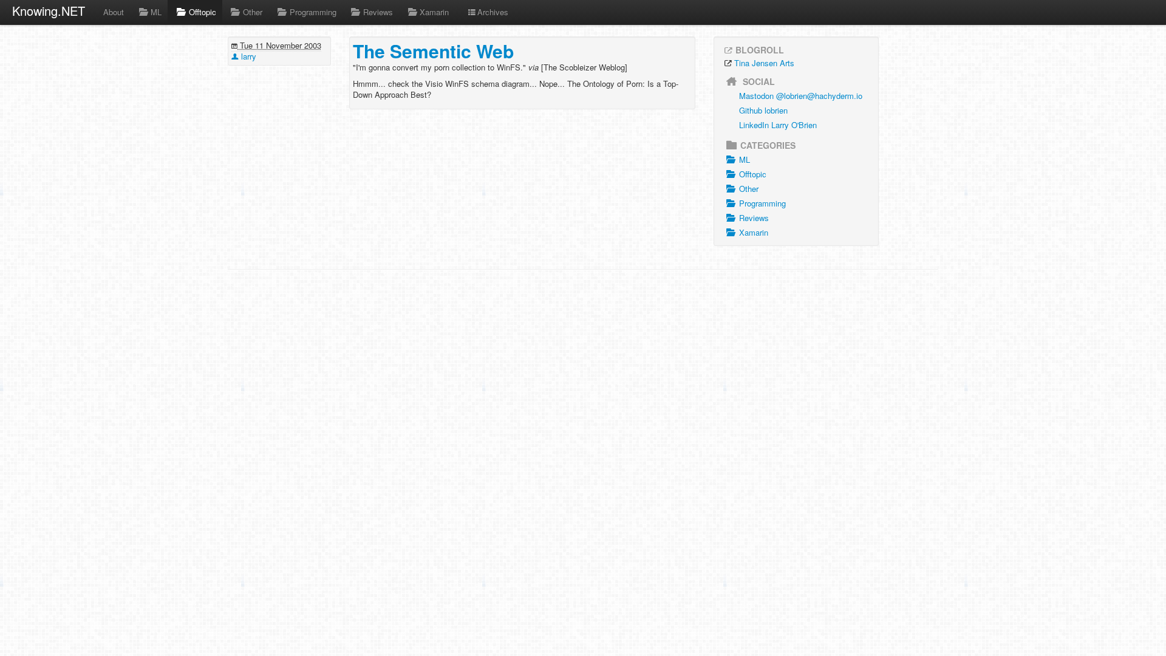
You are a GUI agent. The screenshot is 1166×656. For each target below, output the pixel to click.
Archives (492, 12)
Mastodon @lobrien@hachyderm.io (800, 95)
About (113, 12)
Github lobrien (763, 110)
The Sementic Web (433, 51)
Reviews (378, 12)
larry (247, 56)
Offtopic (202, 12)
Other (252, 12)
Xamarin (434, 12)
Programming (313, 12)
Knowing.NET (48, 10)
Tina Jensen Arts (764, 63)
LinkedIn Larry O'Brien (778, 125)
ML (156, 12)
